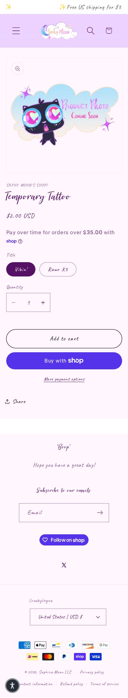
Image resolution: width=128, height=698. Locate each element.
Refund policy (71, 684)
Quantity (14, 287)
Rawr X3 (58, 269)
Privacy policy (92, 672)
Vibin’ (21, 269)
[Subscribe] (100, 512)
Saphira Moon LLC (55, 672)
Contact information (35, 684)
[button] (16, 30)
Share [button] (18, 401)
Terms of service (104, 684)
